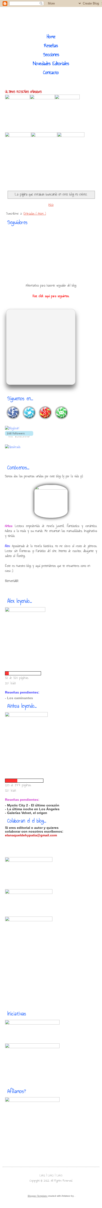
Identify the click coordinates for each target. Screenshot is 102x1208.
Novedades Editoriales (51, 63)
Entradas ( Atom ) (34, 213)
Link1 (43, 1175)
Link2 (51, 1175)
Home (51, 36)
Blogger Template (38, 1196)
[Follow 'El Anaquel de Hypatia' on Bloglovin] (19, 436)
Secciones (51, 54)
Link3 (59, 1175)
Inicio (51, 204)
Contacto (51, 72)
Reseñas (51, 45)
